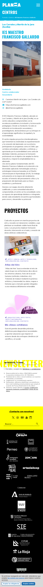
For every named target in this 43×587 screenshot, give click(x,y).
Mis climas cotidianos (16, 325)
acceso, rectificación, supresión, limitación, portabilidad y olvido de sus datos (22, 389)
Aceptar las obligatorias (11, 583)
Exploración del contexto (17, 261)
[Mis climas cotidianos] (21, 304)
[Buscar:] (21, 424)
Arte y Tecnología (28, 259)
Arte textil (26, 317)
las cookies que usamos (16, 578)
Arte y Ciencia (14, 259)
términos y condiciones (32, 369)
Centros (11, 17)
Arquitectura (14, 317)
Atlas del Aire (12, 265)
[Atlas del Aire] (21, 246)
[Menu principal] (38, 5)
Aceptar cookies (28, 583)
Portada (4, 17)
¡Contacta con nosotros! (21, 411)
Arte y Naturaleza (14, 319)
